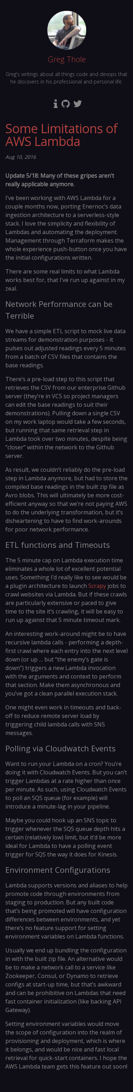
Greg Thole (67, 59)
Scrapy (97, 586)
